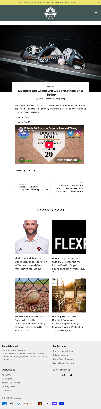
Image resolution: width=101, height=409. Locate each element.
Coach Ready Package (63, 363)
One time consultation (63, 351)
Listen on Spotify (23, 122)
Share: (18, 170)
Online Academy (60, 355)
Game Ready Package (62, 359)
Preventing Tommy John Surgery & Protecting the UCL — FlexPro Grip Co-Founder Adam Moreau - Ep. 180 (68, 265)
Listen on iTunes (22, 117)
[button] (96, 13)
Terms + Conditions (11, 383)
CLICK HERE (8, 353)
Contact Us (7, 379)
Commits (6, 391)
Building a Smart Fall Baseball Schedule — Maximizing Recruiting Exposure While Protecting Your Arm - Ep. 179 (68, 323)
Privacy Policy (8, 387)
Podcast (50, 87)
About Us (6, 375)
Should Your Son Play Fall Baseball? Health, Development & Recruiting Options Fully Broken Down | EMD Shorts (31, 323)
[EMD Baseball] (50, 13)
